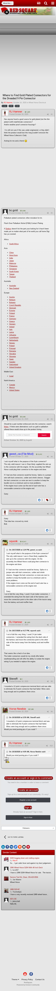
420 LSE (13, 899)
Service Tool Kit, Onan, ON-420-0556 (24, 877)
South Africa (13, 244)
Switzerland (13, 364)
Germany (12, 319)
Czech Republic (15, 305)
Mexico (12, 387)
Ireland (11, 327)
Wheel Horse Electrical (37, 103)
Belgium (12, 300)
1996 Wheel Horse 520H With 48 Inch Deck (26, 868)
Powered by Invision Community (28, 985)
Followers (26, 828)
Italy (11, 329)
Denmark (12, 308)
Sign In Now (28, 817)
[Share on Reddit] (20, 847)
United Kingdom (15, 367)
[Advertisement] (28, 64)
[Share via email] (24, 847)
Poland (11, 346)
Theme (15, 979)
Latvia (11, 332)
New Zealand (14, 288)
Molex (6, 427)
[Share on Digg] (11, 847)
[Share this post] (47, 114)
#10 (51, 746)
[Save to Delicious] (15, 847)
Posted (18, 114)
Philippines (13, 266)
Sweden (12, 362)
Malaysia (12, 263)
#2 (52, 213)
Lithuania (12, 335)
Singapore (13, 269)
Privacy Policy (27, 979)
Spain (11, 359)
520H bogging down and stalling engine (24, 858)
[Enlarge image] (28, 435)
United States (14, 390)
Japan (11, 261)
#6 (52, 544)
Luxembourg (13, 338)
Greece (12, 321)
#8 (52, 681)
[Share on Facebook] (7, 847)
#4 (52, 457)
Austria (12, 297)
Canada (12, 385)
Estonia (12, 311)
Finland (12, 313)
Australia (12, 286)
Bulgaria (12, 302)
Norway (12, 343)
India (11, 258)
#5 (52, 514)
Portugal (12, 348)
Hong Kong (13, 255)
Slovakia (12, 354)
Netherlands (13, 340)
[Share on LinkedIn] (3, 847)
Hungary (12, 324)
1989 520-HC (15, 889)
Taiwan (11, 274)
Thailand (12, 277)
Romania (12, 351)
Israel (11, 376)
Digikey (8, 229)
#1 (52, 114)
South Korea (14, 271)
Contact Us (39, 979)
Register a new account (28, 800)
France (11, 316)
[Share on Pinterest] (28, 847)
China (11, 253)
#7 (52, 625)
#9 (52, 712)
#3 (52, 419)
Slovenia (12, 356)
